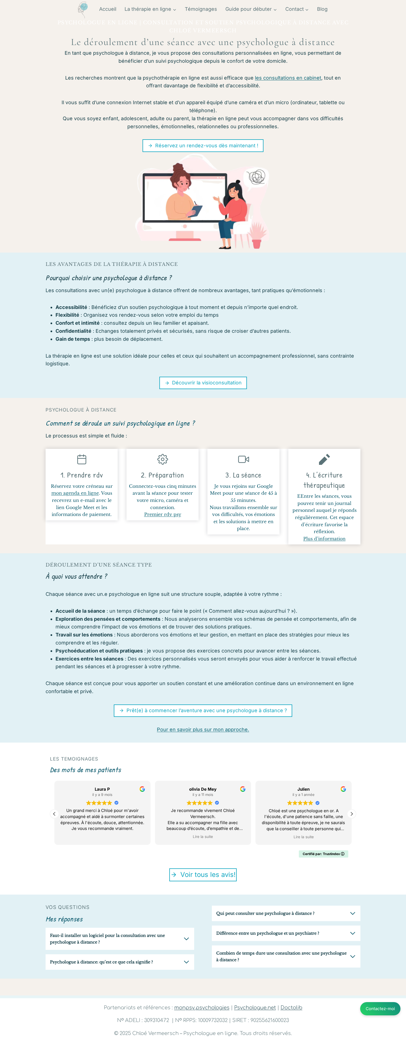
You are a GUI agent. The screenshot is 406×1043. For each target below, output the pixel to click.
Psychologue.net (255, 1007)
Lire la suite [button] (203, 837)
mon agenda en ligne (75, 493)
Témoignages (201, 9)
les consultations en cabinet (288, 78)
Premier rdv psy (162, 514)
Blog (322, 9)
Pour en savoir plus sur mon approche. (203, 729)
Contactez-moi (380, 1008)
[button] (351, 814)
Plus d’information (324, 538)
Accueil (107, 9)
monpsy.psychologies (202, 1007)
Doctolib (291, 1007)
